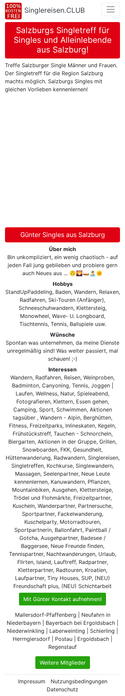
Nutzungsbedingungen (79, 681)
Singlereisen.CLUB (54, 10)
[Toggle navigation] (110, 9)
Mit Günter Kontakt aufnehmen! (62, 599)
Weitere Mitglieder (63, 662)
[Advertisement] (62, 161)
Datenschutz (62, 689)
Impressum (31, 681)
